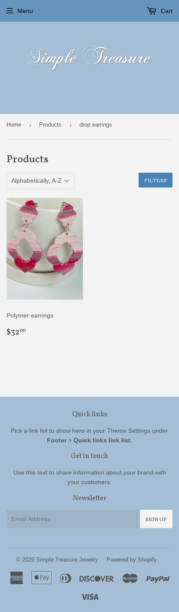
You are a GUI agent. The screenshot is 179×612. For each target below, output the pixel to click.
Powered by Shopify (131, 559)
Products (50, 124)
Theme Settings (128, 430)
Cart (165, 10)
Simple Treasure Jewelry (67, 559)
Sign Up (156, 519)
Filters (155, 180)
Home (14, 124)
